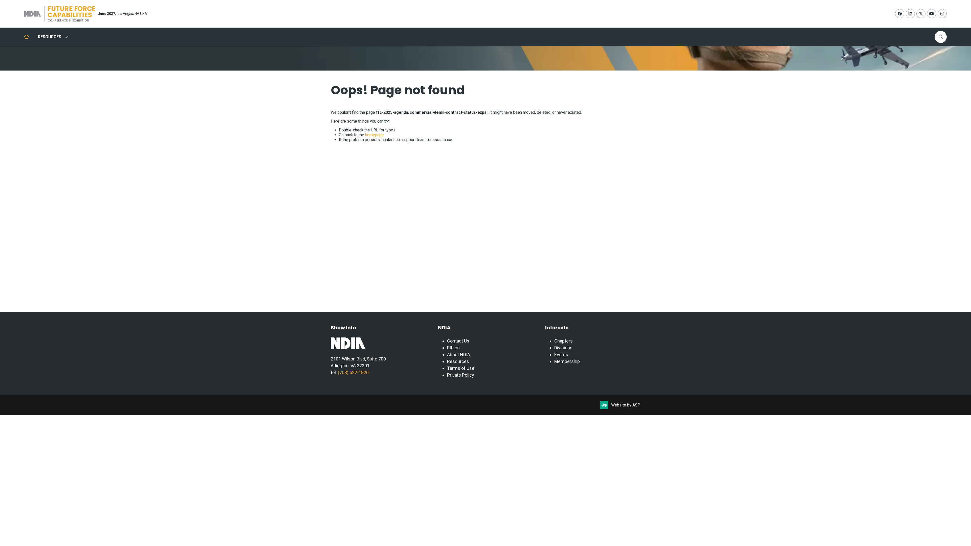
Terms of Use (460, 368)
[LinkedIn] (910, 13)
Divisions (563, 347)
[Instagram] (942, 13)
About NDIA (458, 354)
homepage (374, 134)
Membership (567, 361)
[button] (941, 37)
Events (561, 354)
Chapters (563, 341)
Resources (458, 361)
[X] (920, 13)
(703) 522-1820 (353, 372)
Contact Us (458, 341)
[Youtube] (931, 13)
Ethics (453, 347)
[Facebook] (899, 13)
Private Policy (460, 375)
